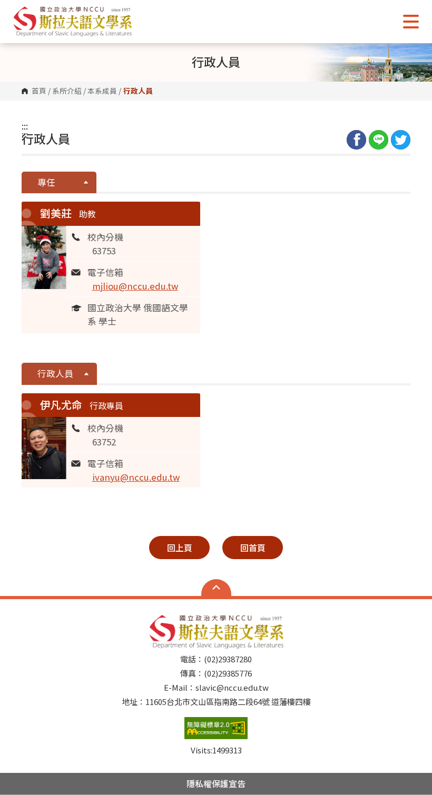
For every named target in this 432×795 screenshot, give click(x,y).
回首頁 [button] (253, 547)
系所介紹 (67, 91)
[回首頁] (72, 21)
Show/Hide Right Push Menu (411, 21)
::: (25, 126)
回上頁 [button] (179, 547)
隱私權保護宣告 (216, 783)
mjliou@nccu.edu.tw (135, 286)
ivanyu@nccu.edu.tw (136, 477)
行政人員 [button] (55, 373)
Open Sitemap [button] (216, 587)
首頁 (39, 91)
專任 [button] (46, 182)
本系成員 (102, 91)
